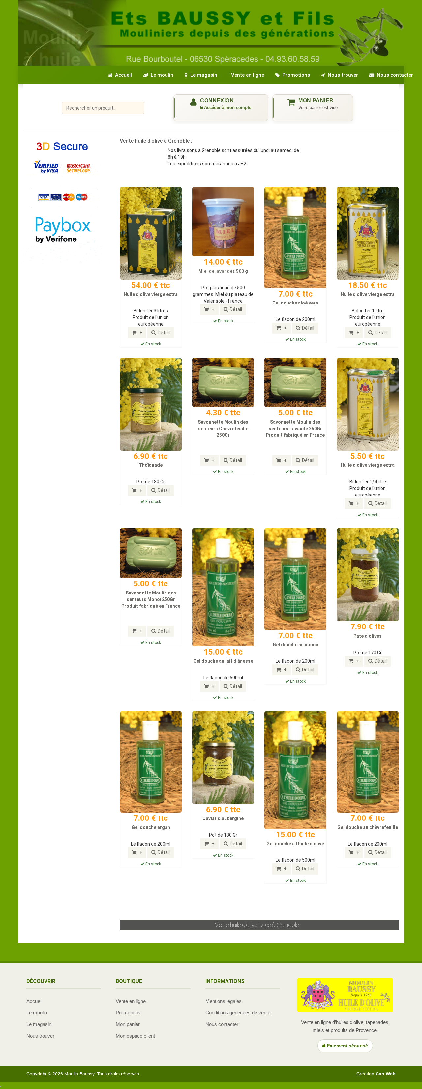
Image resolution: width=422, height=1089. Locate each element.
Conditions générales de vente (237, 1012)
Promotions (128, 1012)
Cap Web (386, 1073)
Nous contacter (221, 1024)
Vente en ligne (131, 1001)
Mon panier (128, 1024)
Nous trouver (40, 1036)
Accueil (34, 1001)
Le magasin (38, 1024)
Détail (164, 333)
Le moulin (36, 1012)
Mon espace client (135, 1036)
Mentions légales (223, 1001)
